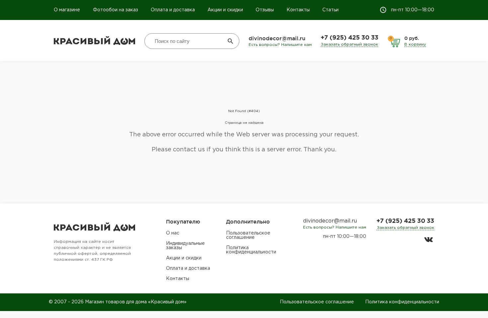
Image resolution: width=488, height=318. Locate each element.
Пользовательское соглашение (248, 235)
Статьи (330, 10)
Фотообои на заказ (115, 10)
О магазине (67, 10)
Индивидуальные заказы (185, 245)
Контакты (298, 10)
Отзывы (265, 10)
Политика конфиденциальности (251, 250)
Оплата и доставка (173, 10)
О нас (172, 233)
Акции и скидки (225, 10)
